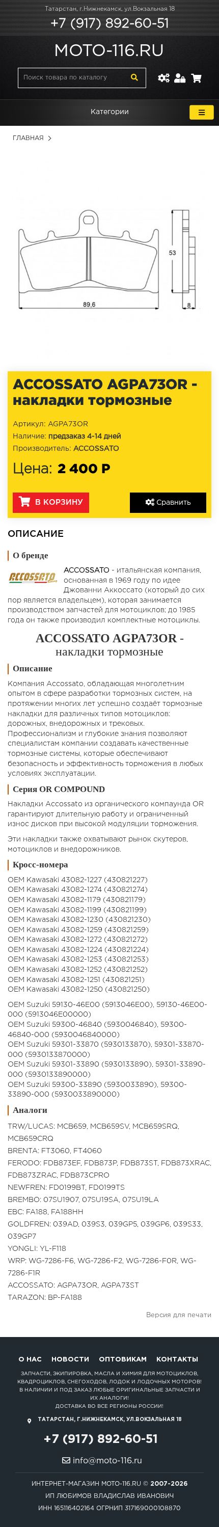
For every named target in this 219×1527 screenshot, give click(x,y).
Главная (28, 138)
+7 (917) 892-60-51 (109, 24)
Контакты (177, 1359)
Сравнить (172, 503)
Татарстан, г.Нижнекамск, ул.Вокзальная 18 (110, 9)
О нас (30, 1359)
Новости (70, 1359)
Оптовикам (123, 1359)
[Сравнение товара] (163, 72)
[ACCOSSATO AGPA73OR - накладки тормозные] (109, 259)
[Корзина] (196, 72)
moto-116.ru (109, 51)
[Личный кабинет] (180, 72)
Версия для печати (178, 1315)
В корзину (58, 502)
